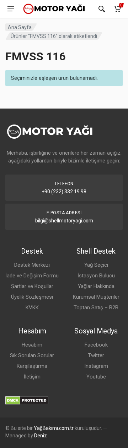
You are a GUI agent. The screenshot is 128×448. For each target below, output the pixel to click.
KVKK (32, 307)
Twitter (96, 355)
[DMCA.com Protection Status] (26, 400)
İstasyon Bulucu (96, 275)
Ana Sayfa (20, 27)
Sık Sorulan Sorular (32, 355)
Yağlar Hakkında (96, 286)
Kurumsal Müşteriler (96, 297)
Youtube (96, 377)
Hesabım (32, 345)
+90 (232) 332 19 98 (64, 191)
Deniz (40, 435)
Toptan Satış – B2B (96, 307)
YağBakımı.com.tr (54, 428)
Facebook (96, 345)
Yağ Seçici (96, 265)
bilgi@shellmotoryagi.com (64, 220)
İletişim (32, 377)
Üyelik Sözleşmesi (32, 297)
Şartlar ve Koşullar (32, 286)
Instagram (96, 366)
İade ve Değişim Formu (32, 275)
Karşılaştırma (32, 366)
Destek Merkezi (32, 265)
